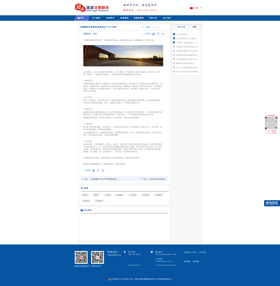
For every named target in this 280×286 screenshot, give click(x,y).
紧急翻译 (124, 18)
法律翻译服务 (88, 40)
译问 (194, 252)
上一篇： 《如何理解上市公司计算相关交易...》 (100, 179)
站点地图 (196, 261)
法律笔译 (110, 18)
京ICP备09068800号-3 (164, 279)
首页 (82, 18)
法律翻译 (119, 195)
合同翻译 (145, 195)
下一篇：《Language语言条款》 (153, 179)
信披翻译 (86, 201)
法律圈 (107, 195)
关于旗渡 (96, 18)
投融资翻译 (139, 18)
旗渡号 (148, 27)
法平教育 (202, 252)
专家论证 (153, 18)
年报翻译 (99, 201)
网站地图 (187, 261)
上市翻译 (132, 195)
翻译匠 (96, 195)
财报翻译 (158, 195)
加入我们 (167, 18)
